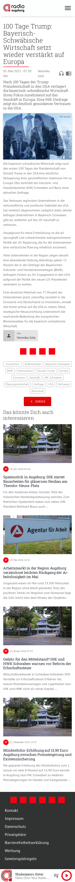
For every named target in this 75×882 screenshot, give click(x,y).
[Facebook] (12, 805)
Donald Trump (13, 380)
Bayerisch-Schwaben (20, 373)
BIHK (41, 373)
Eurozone (46, 380)
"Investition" (25, 367)
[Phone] (50, 805)
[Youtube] (31, 805)
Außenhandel (46, 367)
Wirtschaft (49, 394)
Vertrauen (32, 394)
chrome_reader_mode (65, 73)
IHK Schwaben (14, 387)
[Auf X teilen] (31, 354)
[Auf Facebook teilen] (21, 354)
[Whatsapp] (60, 805)
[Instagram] (21, 805)
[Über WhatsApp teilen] (41, 354)
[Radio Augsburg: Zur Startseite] (31, 8)
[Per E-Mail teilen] (50, 354)
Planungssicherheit (39, 387)
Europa (31, 380)
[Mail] (41, 805)
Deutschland (56, 373)
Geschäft (62, 380)
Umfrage (61, 387)
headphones (58, 73)
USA (19, 394)
